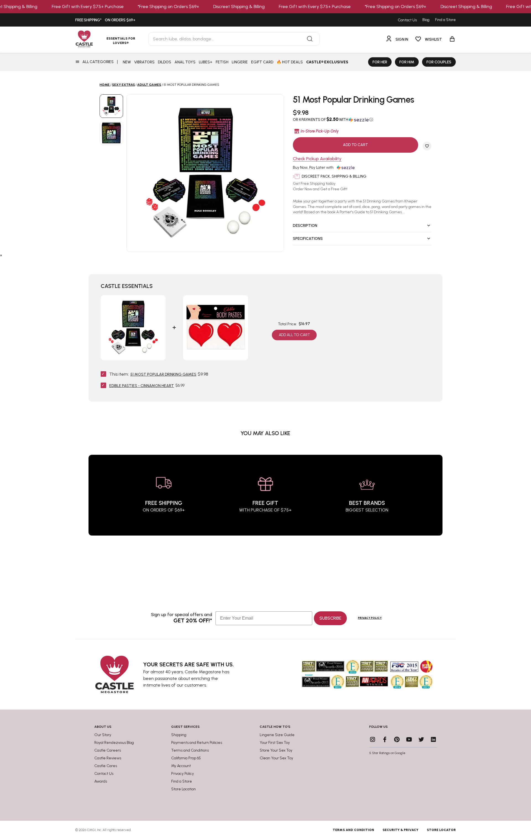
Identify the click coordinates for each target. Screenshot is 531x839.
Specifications (308, 238)
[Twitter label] (421, 739)
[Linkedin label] (433, 739)
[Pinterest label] (397, 739)
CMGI (91, 830)
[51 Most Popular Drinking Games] (111, 106)
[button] (362, 119)
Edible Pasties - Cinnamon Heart (141, 385)
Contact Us (407, 20)
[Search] (309, 39)
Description (305, 225)
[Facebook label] (384, 739)
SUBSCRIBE (330, 618)
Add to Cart (355, 144)
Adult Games (149, 85)
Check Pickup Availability (317, 159)
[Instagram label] (372, 739)
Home (105, 85)
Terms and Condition (353, 830)
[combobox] (234, 39)
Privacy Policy (370, 618)
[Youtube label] (409, 739)
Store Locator (441, 830)
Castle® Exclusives (327, 62)
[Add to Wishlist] (427, 146)
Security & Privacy (400, 830)
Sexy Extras (123, 85)
